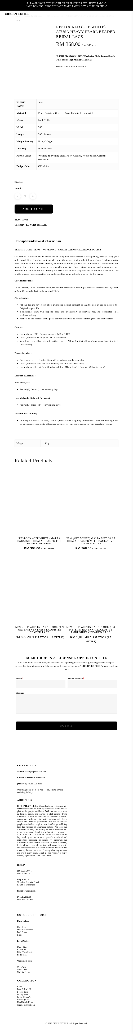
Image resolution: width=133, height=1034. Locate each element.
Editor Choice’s (24, 997)
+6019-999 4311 (35, 784)
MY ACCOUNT (24, 871)
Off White (21, 967)
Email (19, 678)
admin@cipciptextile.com (35, 771)
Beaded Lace (22, 992)
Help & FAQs (23, 879)
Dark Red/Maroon (25, 929)
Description (22, 241)
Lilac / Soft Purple (25, 952)
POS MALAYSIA (25, 899)
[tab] (22, 241)
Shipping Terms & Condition (29, 882)
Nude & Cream (23, 972)
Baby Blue (21, 949)
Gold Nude (22, 969)
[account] (112, 14)
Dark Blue (21, 927)
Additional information (45, 241)
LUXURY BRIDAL (36, 225)
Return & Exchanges (26, 885)
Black (19, 935)
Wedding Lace (23, 999)
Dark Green (22, 932)
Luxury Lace (22, 994)
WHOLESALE (23, 873)
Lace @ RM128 (24, 989)
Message (20, 693)
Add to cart (33, 208)
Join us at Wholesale (26, 1005)
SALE (20, 986)
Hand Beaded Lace (25, 1002)
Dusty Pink (22, 947)
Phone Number (76, 678)
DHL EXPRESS (24, 897)
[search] (105, 14)
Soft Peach (22, 955)
